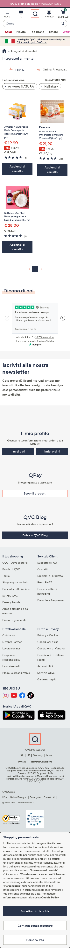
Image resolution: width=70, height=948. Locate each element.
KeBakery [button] (51, 86)
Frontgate (35, 797)
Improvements (26, 802)
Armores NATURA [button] (20, 86)
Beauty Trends (11, 602)
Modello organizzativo (16, 672)
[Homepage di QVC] (4, 51)
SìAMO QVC (10, 595)
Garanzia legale (46, 679)
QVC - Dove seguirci (15, 562)
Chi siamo (8, 635)
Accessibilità (45, 666)
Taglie (6, 575)
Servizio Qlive (46, 672)
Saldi (8, 32)
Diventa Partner (12, 641)
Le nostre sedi (11, 666)
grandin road (8, 802)
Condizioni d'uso (47, 641)
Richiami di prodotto (50, 575)
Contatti (42, 569)
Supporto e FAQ (47, 562)
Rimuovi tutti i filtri (54, 79)
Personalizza (35, 940)
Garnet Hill (49, 797)
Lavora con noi (11, 648)
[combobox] (31, 23)
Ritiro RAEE (44, 582)
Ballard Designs (18, 797)
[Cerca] (63, 23)
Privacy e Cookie (47, 635)
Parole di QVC (11, 569)
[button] (7, 15)
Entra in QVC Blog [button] (35, 535)
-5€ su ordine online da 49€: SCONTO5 (34, 3)
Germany (38, 755)
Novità (21, 32)
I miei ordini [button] (52, 451)
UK (28, 755)
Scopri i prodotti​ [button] (35, 493)
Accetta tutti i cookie (35, 911)
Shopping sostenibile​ (15, 582)
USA (21, 755)
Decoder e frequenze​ (50, 600)
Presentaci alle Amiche (16, 589)
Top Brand (37, 32)
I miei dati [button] (18, 451)
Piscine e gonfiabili (14, 620)
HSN (4, 797)
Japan (49, 755)
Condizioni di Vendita (51, 648)
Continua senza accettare (35, 925)
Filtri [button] (20, 69)
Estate (53, 32)
